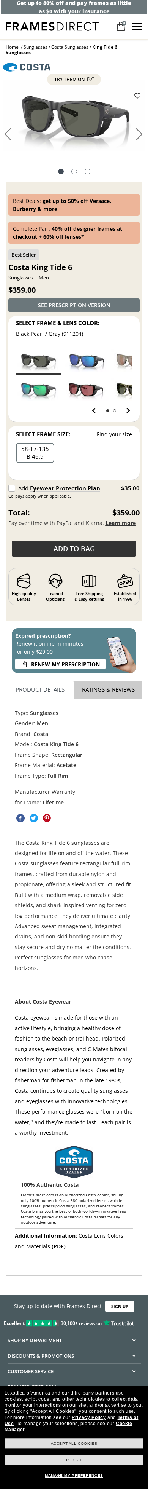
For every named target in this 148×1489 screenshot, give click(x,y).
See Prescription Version (74, 305)
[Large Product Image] (74, 118)
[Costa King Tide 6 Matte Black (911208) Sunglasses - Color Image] (86, 389)
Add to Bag (74, 548)
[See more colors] (125, 411)
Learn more (120, 523)
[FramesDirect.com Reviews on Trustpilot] (74, 1321)
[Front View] (74, 172)
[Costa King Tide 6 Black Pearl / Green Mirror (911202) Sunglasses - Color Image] (38, 389)
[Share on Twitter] (34, 818)
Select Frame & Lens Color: (57, 323)
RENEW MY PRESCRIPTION (65, 664)
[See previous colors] (95, 411)
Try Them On (70, 79)
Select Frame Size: (43, 434)
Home (12, 47)
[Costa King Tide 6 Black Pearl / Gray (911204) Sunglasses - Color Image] (38, 360)
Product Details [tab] (40, 689)
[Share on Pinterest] (47, 818)
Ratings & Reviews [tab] (108, 689)
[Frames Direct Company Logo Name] (52, 25)
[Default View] (61, 172)
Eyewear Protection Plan (65, 488)
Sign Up (119, 1306)
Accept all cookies (74, 1443)
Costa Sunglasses (69, 47)
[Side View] (87, 172)
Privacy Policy (89, 1417)
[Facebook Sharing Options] (20, 818)
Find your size (114, 434)
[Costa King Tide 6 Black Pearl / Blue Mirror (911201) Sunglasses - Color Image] (86, 360)
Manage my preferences (74, 1475)
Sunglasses (35, 47)
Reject (74, 1460)
